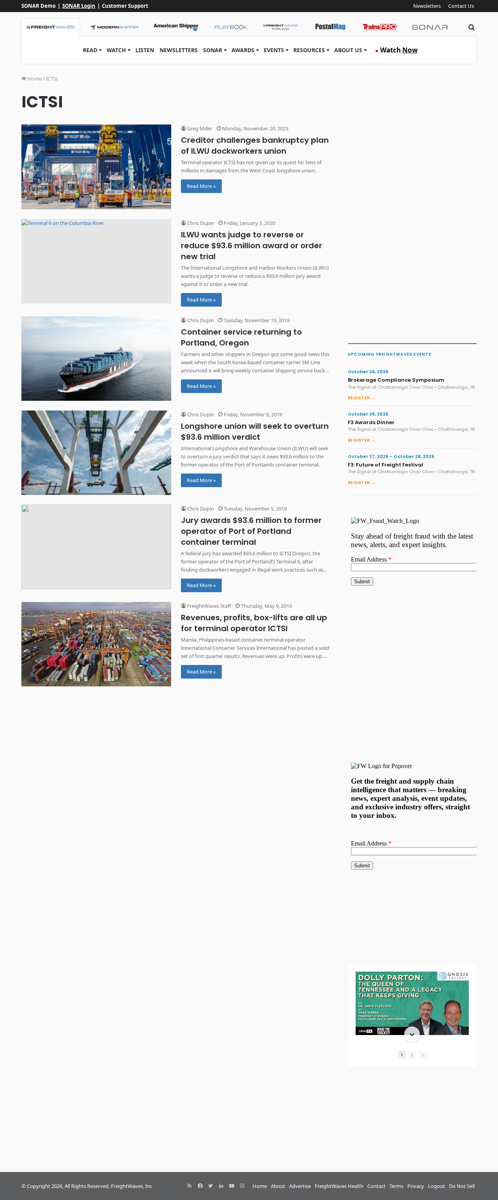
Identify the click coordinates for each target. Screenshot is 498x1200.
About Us (348, 50)
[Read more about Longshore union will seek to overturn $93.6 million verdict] (96, 453)
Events (274, 50)
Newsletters (427, 5)
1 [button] (402, 1055)
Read (90, 50)
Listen (144, 50)
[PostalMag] (330, 27)
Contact (376, 1185)
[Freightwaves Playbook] (230, 27)
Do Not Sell (462, 1185)
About (278, 1185)
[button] (412, 972)
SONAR (212, 50)
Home (34, 78)
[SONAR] (429, 27)
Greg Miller (199, 128)
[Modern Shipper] (114, 27)
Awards (242, 50)
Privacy (415, 1185)
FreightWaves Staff (208, 605)
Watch (116, 50)
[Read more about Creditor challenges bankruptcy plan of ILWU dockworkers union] (96, 167)
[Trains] (380, 27)
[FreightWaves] (50, 27)
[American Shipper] (175, 27)
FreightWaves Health (339, 1185)
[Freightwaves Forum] (280, 27)
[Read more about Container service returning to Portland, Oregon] (96, 358)
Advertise (300, 1185)
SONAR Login (78, 5)
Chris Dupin (200, 222)
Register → (361, 398)
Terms (396, 1185)
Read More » (201, 185)
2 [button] (412, 1055)
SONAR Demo (38, 5)
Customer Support (125, 5)
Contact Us (461, 5)
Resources (309, 50)
